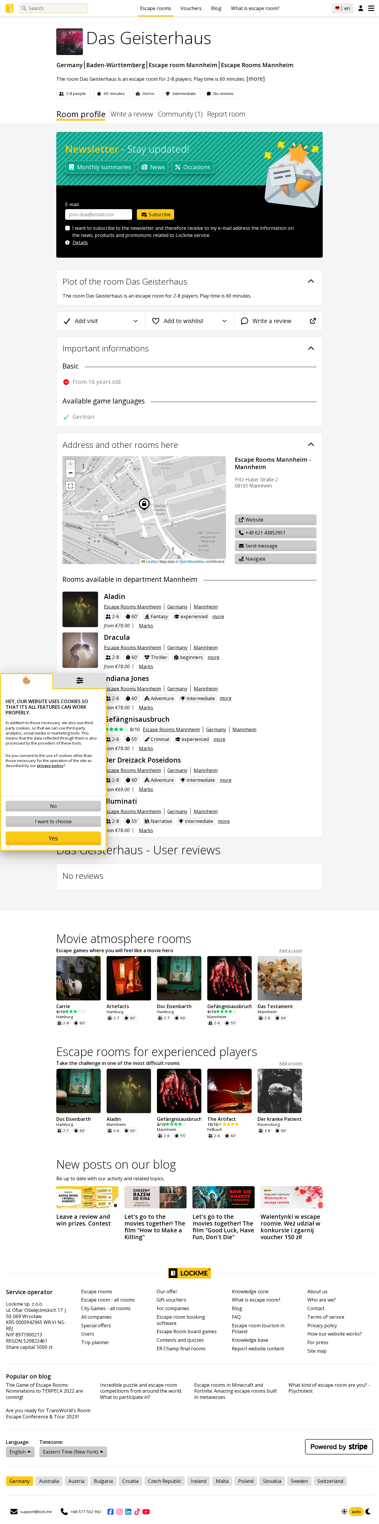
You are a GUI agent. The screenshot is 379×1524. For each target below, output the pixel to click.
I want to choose (53, 821)
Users (87, 1334)
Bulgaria (103, 1481)
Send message (260, 546)
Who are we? (321, 1300)
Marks (146, 625)
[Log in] (360, 8)
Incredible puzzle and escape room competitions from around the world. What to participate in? (141, 1391)
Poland (245, 1481)
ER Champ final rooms (181, 1349)
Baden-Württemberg (115, 65)
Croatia (130, 1481)
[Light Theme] (344, 1511)
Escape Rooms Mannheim (257, 65)
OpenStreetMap (192, 561)
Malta (222, 1481)
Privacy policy (322, 1326)
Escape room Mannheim (183, 65)
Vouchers (191, 8)
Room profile (81, 115)
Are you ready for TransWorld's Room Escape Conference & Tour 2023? (48, 1413)
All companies (96, 1317)
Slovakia (272, 1481)
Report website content (258, 1349)
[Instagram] (119, 1511)
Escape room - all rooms (108, 1300)
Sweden (299, 1481)
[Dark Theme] (368, 1511)
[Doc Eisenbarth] (179, 978)
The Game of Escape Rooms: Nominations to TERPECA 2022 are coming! (44, 1391)
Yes (53, 838)
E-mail (72, 204)
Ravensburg (269, 1124)
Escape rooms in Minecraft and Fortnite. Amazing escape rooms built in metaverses (235, 1391)
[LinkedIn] (128, 1511)
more (218, 616)
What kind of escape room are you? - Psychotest (329, 1388)
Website (254, 519)
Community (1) (180, 115)
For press (317, 1342)
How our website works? (334, 1334)
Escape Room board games (187, 1331)
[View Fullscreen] (70, 486)
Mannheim (206, 606)
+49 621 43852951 (264, 532)
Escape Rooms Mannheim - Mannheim (273, 463)
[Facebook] (110, 1511)
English (17, 1452)
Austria (76, 1481)
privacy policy (50, 765)
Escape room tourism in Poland (258, 1329)
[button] (70, 464)
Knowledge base (250, 1340)
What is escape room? (255, 8)
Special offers (96, 1326)
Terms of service (325, 1317)
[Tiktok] (137, 1511)
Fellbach (214, 1129)
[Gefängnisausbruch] (229, 978)
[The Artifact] (229, 1091)
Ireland (198, 1481)
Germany (70, 65)
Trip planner (95, 1342)
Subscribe (159, 214)
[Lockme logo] (9, 8)
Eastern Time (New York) (70, 1452)
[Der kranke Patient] (280, 1091)
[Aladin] (80, 609)
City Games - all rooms (106, 1308)
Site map (317, 1351)
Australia (49, 1481)
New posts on (116, 1164)
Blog (216, 8)
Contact (316, 1308)
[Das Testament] (280, 978)
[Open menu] (371, 8)
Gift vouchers (171, 1300)
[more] (255, 79)
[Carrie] (78, 978)
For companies (173, 1308)
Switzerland (330, 1481)
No (53, 806)
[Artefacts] (129, 978)
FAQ (236, 1317)
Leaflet (151, 561)
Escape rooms (155, 8)
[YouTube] (146, 1511)
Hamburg (64, 1017)
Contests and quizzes (180, 1340)
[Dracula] (80, 650)
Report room (226, 115)
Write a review (131, 115)
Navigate (255, 559)
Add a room (290, 950)
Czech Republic (164, 1481)
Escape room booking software (181, 1320)
